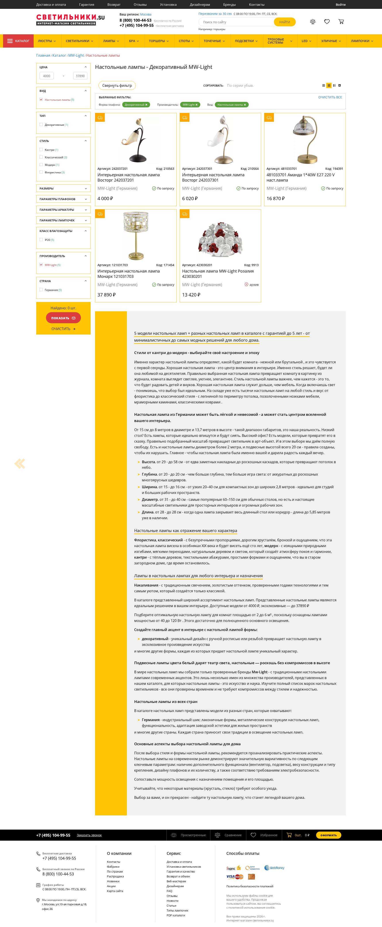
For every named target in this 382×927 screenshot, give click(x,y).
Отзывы (140, 4)
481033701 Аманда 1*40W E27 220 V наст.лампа (301, 177)
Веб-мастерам (176, 881)
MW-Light (76, 55)
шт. (298, 835)
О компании (119, 853)
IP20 (49, 240)
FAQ (169, 891)
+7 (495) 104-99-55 (152, 25)
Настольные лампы (230, 104)
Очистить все (330, 97)
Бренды (229, 4)
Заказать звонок (89, 835)
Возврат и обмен (178, 876)
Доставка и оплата (51, 4)
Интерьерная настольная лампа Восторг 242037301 (213, 177)
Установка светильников (184, 867)
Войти (341, 4)
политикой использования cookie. (251, 908)
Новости (172, 901)
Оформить (329, 835)
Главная (43, 55)
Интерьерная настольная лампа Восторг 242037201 (128, 177)
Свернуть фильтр (117, 85)
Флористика (55, 172)
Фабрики (113, 867)
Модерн (52, 165)
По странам (115, 871)
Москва (145, 14)
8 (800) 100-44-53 (150, 20)
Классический (56, 157)
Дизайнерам (200, 4)
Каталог (22, 41)
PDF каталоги (176, 915)
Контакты (257, 4)
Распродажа (115, 876)
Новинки (113, 881)
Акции (111, 886)
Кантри (51, 150)
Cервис (174, 853)
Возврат (113, 4)
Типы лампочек (177, 910)
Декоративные (56, 125)
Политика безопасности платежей (249, 886)
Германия (53, 290)
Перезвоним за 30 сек (215, 14)
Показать (60, 318)
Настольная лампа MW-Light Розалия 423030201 (218, 273)
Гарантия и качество (181, 871)
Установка (168, 4)
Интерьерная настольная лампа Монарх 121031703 (128, 273)
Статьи (171, 906)
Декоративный (134, 104)
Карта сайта (115, 891)
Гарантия (86, 4)
